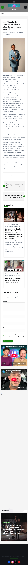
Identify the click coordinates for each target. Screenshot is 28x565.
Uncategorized (11, 32)
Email (4, 321)
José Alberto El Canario (14, 176)
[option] (14, 527)
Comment (5, 301)
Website (5, 327)
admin (5, 32)
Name (4, 314)
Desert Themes (14, 558)
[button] (24, 511)
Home (2, 13)
